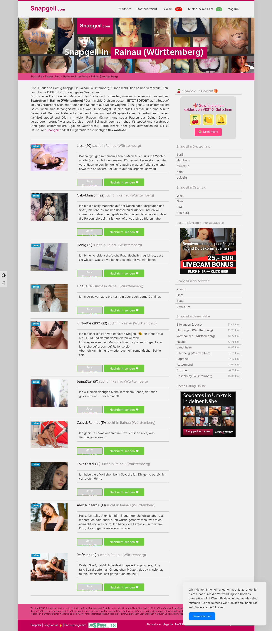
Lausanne (183, 306)
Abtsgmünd (208, 364)
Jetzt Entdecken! (90, 182)
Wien (180, 195)
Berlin (180, 154)
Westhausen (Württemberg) (208, 336)
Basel (180, 300)
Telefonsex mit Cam (204, 9)
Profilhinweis (182, 624)
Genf (180, 295)
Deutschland (52, 76)
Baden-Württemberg (75, 76)
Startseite (125, 9)
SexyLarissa (51, 625)
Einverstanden (202, 616)
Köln (180, 172)
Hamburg (183, 160)
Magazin (233, 9)
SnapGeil (36, 625)
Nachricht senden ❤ (124, 182)
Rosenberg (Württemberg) (208, 376)
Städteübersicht (147, 9)
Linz (179, 207)
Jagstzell (208, 359)
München (183, 166)
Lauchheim (208, 347)
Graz (180, 201)
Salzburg (183, 213)
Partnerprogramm (75, 625)
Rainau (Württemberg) (123, 146)
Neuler (208, 341)
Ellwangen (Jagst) (208, 324)
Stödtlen (208, 370)
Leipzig (182, 177)
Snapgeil (53, 130)
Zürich (181, 289)
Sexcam (172, 9)
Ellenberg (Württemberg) (208, 353)
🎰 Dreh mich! (208, 132)
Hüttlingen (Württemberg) (208, 330)
